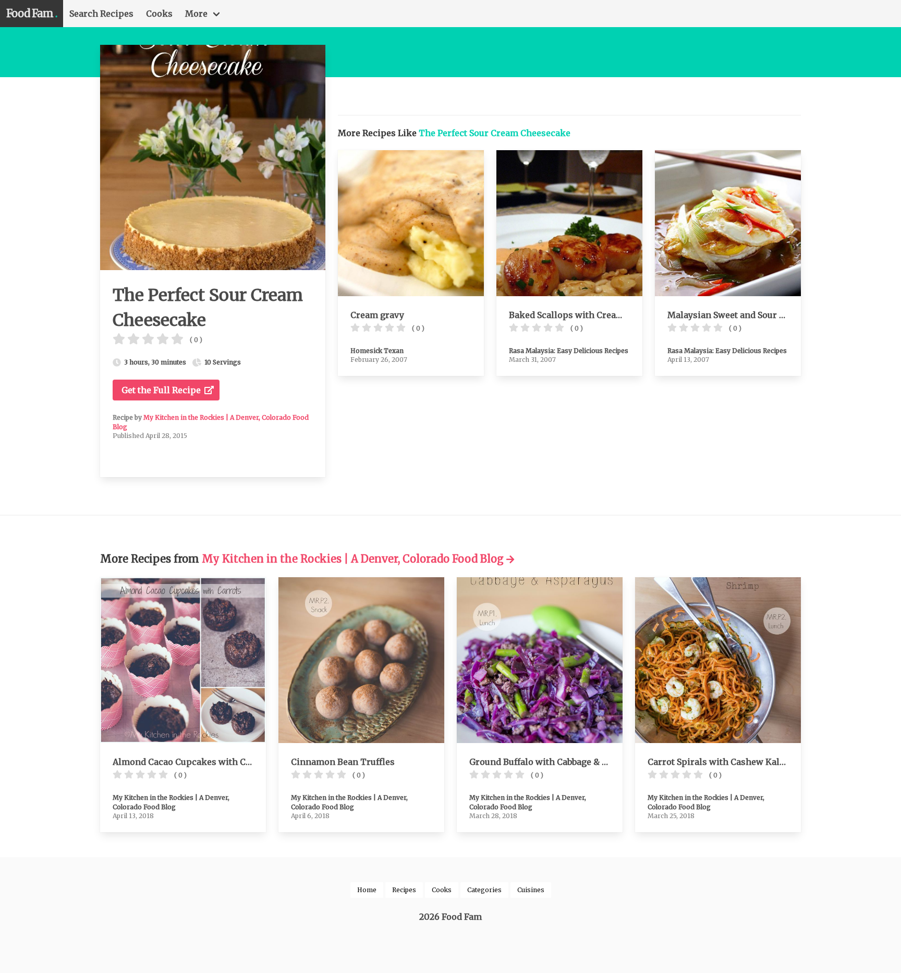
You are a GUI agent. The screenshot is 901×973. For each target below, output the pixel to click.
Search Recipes (101, 13)
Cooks (159, 13)
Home (366, 890)
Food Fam (31, 13)
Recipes (404, 890)
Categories (484, 890)
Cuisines (530, 890)
